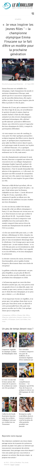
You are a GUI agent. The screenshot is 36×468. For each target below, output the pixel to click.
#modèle (4, 319)
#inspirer (19, 317)
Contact (17, 464)
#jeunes (25, 317)
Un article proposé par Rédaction (12, 84)
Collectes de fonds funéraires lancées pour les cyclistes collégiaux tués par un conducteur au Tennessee (9, 419)
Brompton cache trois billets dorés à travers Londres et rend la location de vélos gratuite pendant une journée (26, 420)
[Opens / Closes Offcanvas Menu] (33, 14)
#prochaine (23, 319)
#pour (18, 319)
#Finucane (5, 317)
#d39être (13, 315)
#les (29, 317)
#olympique (11, 319)
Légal (12, 464)
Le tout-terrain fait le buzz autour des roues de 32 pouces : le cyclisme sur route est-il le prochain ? (9, 384)
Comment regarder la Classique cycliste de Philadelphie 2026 (9, 351)
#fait (23, 315)
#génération (12, 317)
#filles (28, 315)
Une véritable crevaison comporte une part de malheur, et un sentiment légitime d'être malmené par (26, 354)
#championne (6, 315)
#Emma (19, 315)
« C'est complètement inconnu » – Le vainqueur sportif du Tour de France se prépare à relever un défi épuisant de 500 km (26, 387)
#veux (4, 321)
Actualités (18, 19)
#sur (29, 319)
